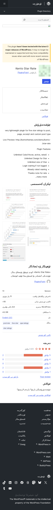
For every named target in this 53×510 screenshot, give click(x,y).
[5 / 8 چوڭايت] (22, 191)
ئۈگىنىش (47, 431)
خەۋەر (48, 414)
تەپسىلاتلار (44, 91)
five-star (15, 323)
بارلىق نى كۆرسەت (10, 377)
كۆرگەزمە (21, 410)
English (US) (7, 317)
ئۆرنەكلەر (21, 414)
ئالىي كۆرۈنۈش (44, 335)
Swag (21, 444)
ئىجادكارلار (46, 440)
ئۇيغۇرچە (41, 476)
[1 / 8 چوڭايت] (47, 191)
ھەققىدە (47, 410)
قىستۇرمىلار (20, 419)
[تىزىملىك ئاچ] (4, 3)
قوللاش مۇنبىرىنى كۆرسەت (39, 395)
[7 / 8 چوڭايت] (22, 225)
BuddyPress (44, 465)
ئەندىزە (22, 423)
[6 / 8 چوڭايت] (22, 206)
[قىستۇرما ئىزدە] (24, 19)
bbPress (46, 461)
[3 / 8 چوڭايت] (47, 224)
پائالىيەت (21, 435)
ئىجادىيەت (44, 110)
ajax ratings (24, 323)
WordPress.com (42, 452)
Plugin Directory (44, 11)
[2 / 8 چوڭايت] (47, 207)
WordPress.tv (43, 444)
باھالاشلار (44, 97)
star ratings (7, 328)
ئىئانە (22, 440)
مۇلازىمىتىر (46, 419)
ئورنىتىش (44, 103)
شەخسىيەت (46, 423)
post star (6, 323)
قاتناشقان (21, 431)
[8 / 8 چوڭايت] (22, 246)
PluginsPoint (23, 72)
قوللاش (45, 116)
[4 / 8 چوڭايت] (47, 240)
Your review (45, 377)
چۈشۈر (46, 81)
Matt (47, 456)
